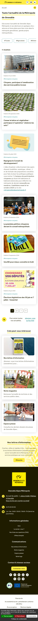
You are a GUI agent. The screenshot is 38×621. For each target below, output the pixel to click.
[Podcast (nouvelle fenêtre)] (23, 579)
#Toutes (7, 41)
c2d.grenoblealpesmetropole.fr (15, 190)
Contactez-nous (19, 568)
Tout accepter (7, 616)
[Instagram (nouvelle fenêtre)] (14, 574)
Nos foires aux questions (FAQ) (19, 532)
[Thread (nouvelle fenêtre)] (27, 574)
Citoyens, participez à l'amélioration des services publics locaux (19, 83)
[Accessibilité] (34, 2)
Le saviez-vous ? (19, 529)
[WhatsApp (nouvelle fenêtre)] (23, 574)
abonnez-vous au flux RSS (30, 319)
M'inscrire (19, 460)
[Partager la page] (34, 7)
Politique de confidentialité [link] (19, 619)
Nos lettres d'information (14, 358)
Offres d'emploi (19, 535)
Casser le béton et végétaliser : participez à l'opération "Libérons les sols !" (19, 122)
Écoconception (12, 607)
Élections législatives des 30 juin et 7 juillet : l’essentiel (19, 298)
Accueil (4, 7)
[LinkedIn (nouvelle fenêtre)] (19, 574)
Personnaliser (32, 616)
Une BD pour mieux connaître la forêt (19, 262)
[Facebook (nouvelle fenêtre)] (10, 574)
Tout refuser (21, 616)
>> (26, 311)
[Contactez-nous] (27, 2)
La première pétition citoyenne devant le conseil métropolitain (17, 225)
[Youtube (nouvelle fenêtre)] (19, 579)
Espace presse (9, 424)
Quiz (19, 526)
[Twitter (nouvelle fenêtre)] (14, 579)
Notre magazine (10, 391)
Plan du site (19, 598)
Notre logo (19, 556)
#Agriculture (20, 41)
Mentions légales (25, 607)
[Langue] (31, 2)
